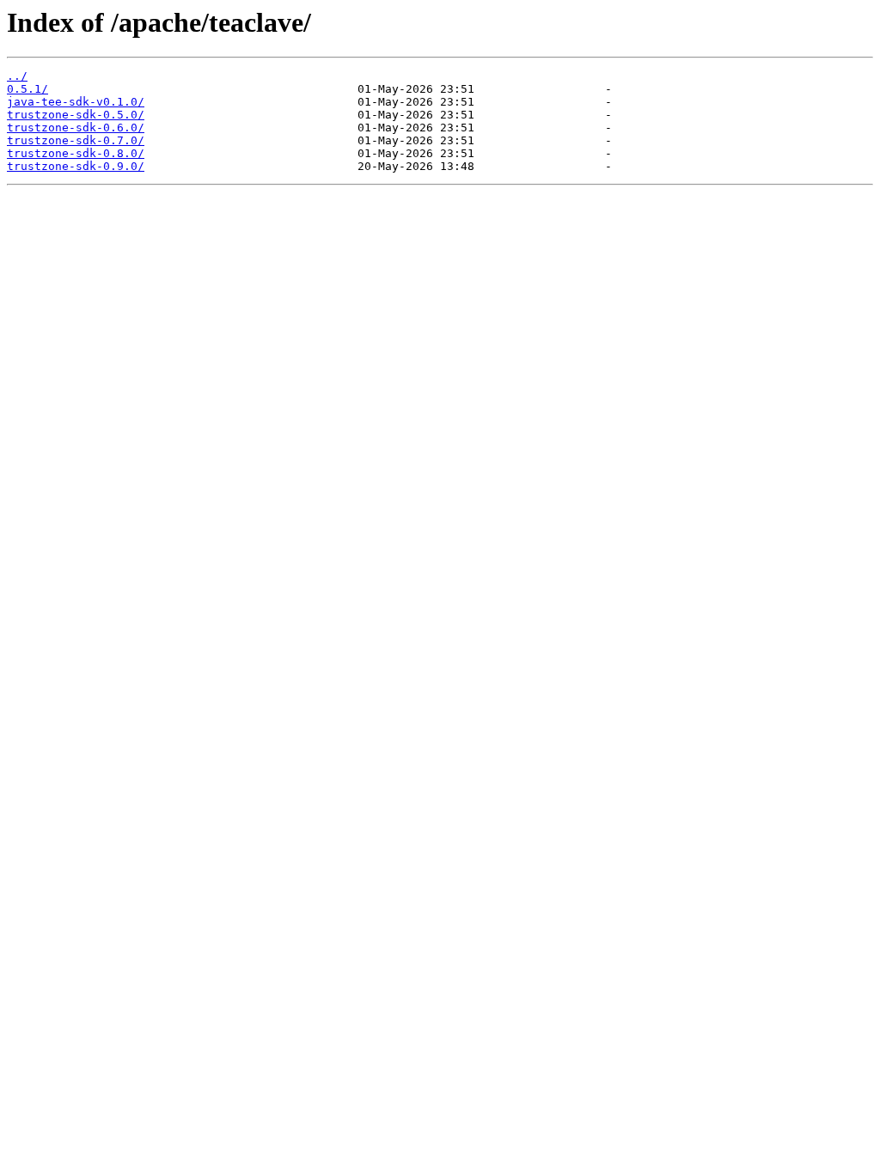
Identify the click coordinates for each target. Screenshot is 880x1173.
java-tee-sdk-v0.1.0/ (75, 101)
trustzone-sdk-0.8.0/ (75, 153)
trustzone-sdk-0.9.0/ (75, 166)
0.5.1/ (27, 88)
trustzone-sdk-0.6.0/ (75, 127)
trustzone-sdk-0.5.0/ (75, 114)
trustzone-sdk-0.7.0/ (75, 140)
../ (17, 76)
